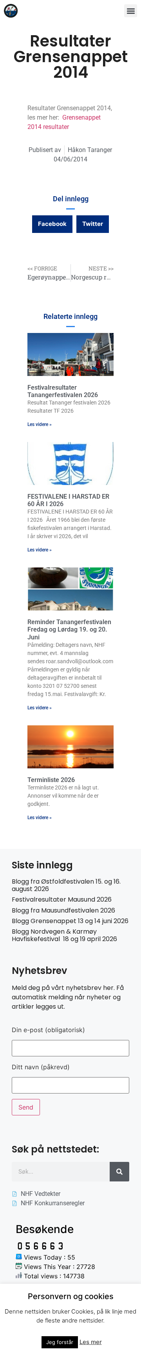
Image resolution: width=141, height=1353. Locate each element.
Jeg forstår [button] (59, 1342)
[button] (130, 10)
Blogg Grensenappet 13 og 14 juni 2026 (70, 920)
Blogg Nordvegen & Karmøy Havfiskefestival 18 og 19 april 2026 (64, 935)
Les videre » (39, 424)
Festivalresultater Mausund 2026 (62, 899)
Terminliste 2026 (51, 780)
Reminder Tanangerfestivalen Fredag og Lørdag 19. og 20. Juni (69, 629)
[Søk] (119, 1171)
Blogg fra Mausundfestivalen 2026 (63, 910)
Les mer (91, 1342)
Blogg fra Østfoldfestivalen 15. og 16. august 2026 (66, 885)
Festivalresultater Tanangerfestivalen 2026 (62, 391)
